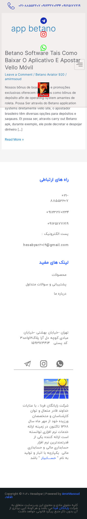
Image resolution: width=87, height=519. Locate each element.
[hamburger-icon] (79, 64)
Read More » (14, 139)
